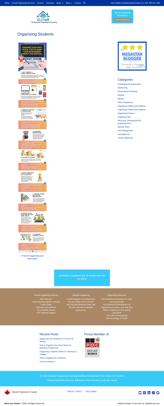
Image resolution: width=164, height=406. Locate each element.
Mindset (121, 95)
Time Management (125, 131)
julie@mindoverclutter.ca (132, 3)
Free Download (122, 20)
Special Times (123, 127)
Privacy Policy (74, 392)
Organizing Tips (124, 117)
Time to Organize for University (53, 358)
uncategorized (123, 134)
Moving (121, 99)
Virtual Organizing (125, 138)
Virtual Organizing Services (46, 295)
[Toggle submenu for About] (62, 3)
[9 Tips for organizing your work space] (32, 152)
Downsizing (122, 88)
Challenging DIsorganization (129, 84)
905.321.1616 (154, 3)
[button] (84, 3)
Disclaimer (91, 392)
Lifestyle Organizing (81, 295)
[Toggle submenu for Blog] (71, 3)
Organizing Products (126, 113)
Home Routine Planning (127, 91)
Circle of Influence (47, 362)
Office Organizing (125, 102)
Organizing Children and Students (132, 106)
